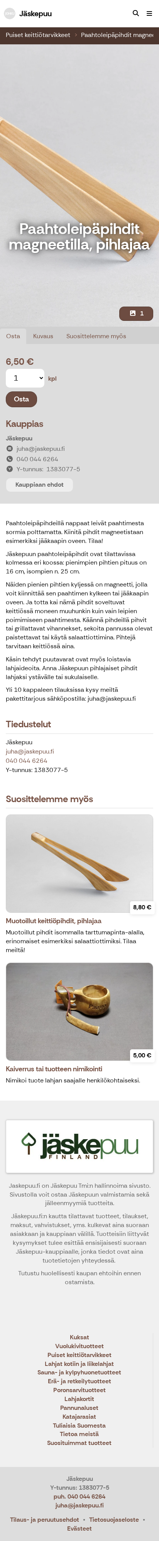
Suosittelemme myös (96, 336)
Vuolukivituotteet (79, 1346)
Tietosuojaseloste (114, 1520)
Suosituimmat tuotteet (79, 1443)
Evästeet (79, 1528)
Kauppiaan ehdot (39, 485)
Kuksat (79, 1337)
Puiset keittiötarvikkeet (38, 35)
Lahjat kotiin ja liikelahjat (79, 1364)
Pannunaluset (79, 1408)
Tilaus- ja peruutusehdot (44, 1520)
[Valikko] (149, 13)
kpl (52, 378)
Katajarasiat (79, 1417)
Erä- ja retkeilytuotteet (79, 1381)
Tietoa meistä (79, 1434)
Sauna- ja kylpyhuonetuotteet (79, 1372)
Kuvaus (43, 336)
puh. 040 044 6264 (79, 1496)
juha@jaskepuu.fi (30, 751)
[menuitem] (135, 13)
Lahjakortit (79, 1399)
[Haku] (135, 13)
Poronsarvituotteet (79, 1390)
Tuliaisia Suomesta (79, 1426)
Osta (13, 336)
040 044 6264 (26, 761)
